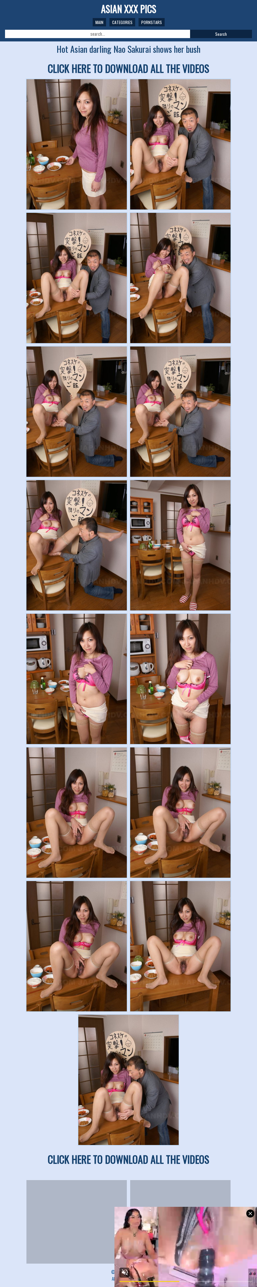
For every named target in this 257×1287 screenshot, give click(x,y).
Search (221, 34)
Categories (122, 22)
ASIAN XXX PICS (128, 9)
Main (99, 22)
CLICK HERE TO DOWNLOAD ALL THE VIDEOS (128, 68)
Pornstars (151, 22)
